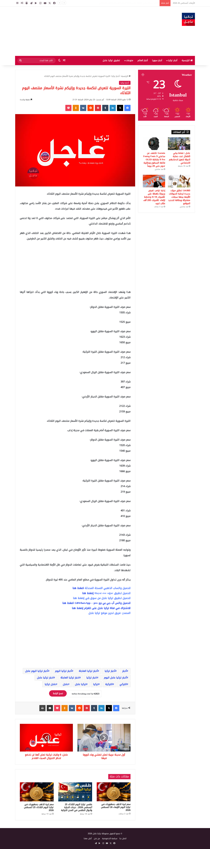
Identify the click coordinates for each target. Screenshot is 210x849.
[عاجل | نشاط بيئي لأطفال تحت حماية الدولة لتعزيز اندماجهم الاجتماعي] (179, 143)
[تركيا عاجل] (188, 19)
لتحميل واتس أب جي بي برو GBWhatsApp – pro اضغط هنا (96, 602)
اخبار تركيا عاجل (45, 677)
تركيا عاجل (80, 684)
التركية (109, 684)
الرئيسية (186, 60)
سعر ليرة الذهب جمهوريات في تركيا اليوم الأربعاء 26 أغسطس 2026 (116, 807)
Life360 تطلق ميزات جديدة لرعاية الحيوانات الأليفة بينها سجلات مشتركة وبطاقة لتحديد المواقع (179, 197)
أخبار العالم (143, 60)
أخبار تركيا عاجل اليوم (115, 677)
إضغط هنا (88, 593)
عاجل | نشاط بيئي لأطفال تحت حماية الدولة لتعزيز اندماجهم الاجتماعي (179, 158)
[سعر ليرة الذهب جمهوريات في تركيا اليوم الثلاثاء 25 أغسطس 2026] (37, 791)
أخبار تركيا (172, 60)
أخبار (124, 671)
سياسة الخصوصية (109, 838)
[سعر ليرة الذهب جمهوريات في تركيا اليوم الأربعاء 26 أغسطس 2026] (114, 791)
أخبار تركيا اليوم (63, 671)
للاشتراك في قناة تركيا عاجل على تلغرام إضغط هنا (101, 608)
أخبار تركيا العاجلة (88, 671)
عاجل (65, 684)
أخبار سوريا (157, 60)
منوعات (129, 60)
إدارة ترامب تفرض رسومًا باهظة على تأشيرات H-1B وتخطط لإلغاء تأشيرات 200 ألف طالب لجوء (154, 197)
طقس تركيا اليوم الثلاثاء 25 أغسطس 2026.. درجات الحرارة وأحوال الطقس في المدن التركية (76, 807)
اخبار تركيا (91, 677)
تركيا (95, 684)
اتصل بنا (122, 838)
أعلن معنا (88, 838)
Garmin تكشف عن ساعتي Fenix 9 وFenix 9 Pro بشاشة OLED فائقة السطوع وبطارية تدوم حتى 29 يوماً (113, 3)
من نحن (97, 838)
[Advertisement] (74, 31)
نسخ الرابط (58, 693)
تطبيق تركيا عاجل (111, 60)
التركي (123, 684)
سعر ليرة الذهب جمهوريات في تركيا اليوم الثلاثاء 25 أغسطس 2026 (39, 807)
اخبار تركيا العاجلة (70, 677)
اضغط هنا (78, 588)
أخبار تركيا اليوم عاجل (36, 671)
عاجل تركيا (50, 684)
